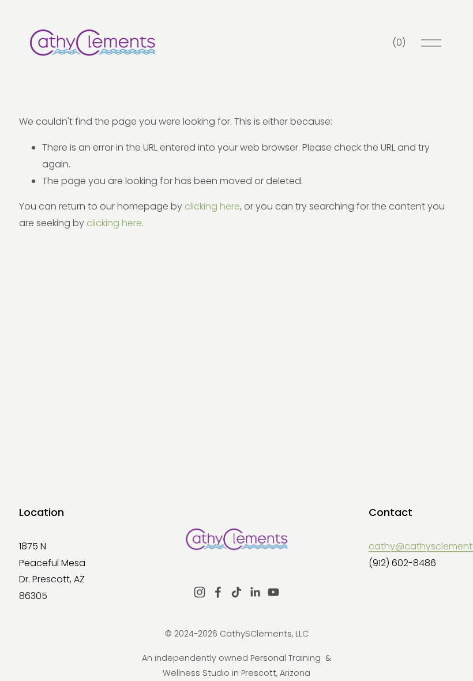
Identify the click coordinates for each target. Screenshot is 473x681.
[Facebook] (218, 592)
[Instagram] (199, 592)
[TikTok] (236, 592)
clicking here (212, 206)
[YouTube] (273, 592)
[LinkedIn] (255, 592)
